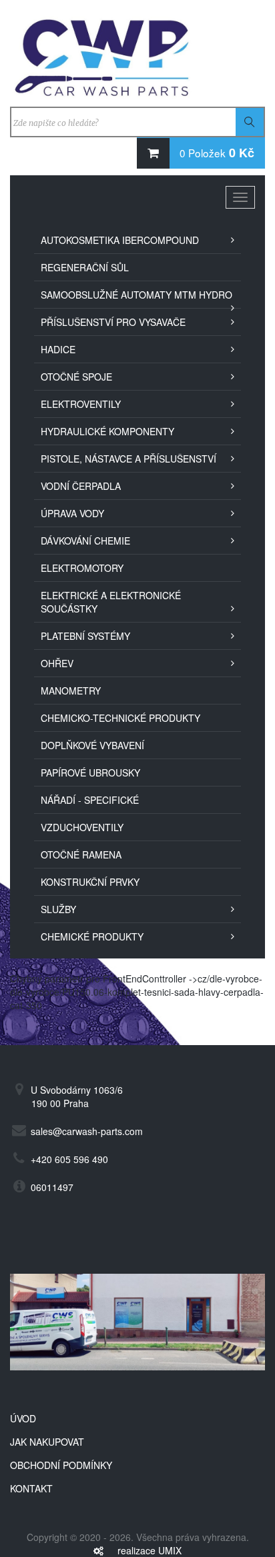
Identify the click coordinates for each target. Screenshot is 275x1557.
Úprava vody (72, 513)
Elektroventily (81, 404)
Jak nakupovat (47, 1441)
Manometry (71, 690)
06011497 (52, 1187)
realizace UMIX (149, 1550)
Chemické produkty (92, 936)
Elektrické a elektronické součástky (111, 602)
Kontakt (31, 1488)
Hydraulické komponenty (107, 431)
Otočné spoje (76, 376)
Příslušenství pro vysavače (113, 322)
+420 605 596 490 (69, 1159)
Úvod (23, 1418)
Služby (58, 909)
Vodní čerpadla (81, 486)
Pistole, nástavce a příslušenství (128, 458)
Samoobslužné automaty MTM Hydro (136, 294)
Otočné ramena (81, 854)
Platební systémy (85, 636)
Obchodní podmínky (61, 1465)
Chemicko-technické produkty (120, 718)
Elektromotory (82, 568)
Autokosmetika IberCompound (120, 240)
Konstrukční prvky (90, 881)
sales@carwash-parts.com (87, 1131)
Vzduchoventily (82, 827)
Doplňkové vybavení (92, 745)
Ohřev (57, 663)
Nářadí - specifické (90, 799)
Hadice (58, 349)
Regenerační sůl (85, 267)
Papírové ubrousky (90, 772)
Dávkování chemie (85, 540)
